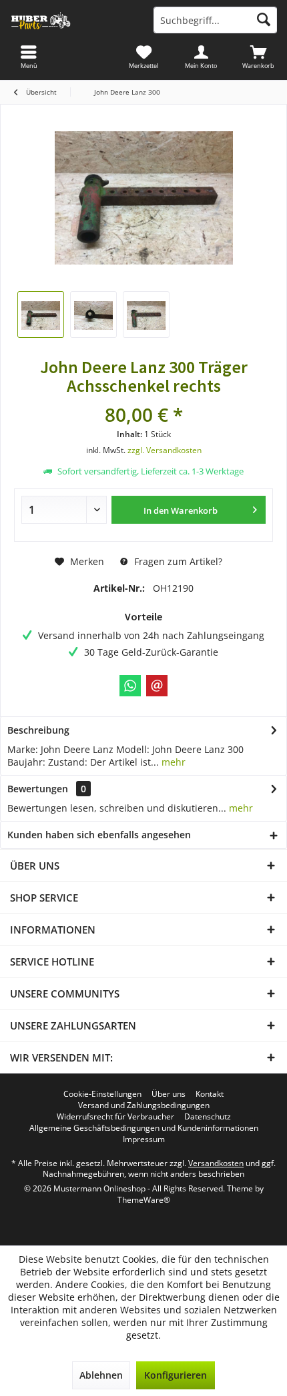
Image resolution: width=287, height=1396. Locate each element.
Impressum (144, 1139)
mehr (172, 762)
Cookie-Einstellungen (102, 1094)
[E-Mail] (157, 685)
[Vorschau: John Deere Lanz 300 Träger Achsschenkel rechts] (40, 314)
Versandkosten (216, 1163)
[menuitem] (258, 56)
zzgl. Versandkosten (164, 450)
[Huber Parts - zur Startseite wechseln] (71, 20)
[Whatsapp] (130, 685)
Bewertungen (37, 788)
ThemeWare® (143, 1199)
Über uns (169, 1094)
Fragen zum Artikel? (176, 561)
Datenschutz (207, 1116)
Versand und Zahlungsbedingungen (144, 1105)
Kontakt (210, 1094)
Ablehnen (101, 1375)
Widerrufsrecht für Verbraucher (115, 1116)
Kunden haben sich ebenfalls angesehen (99, 834)
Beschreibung (38, 730)
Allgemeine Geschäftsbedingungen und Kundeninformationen (143, 1128)
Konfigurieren (175, 1375)
